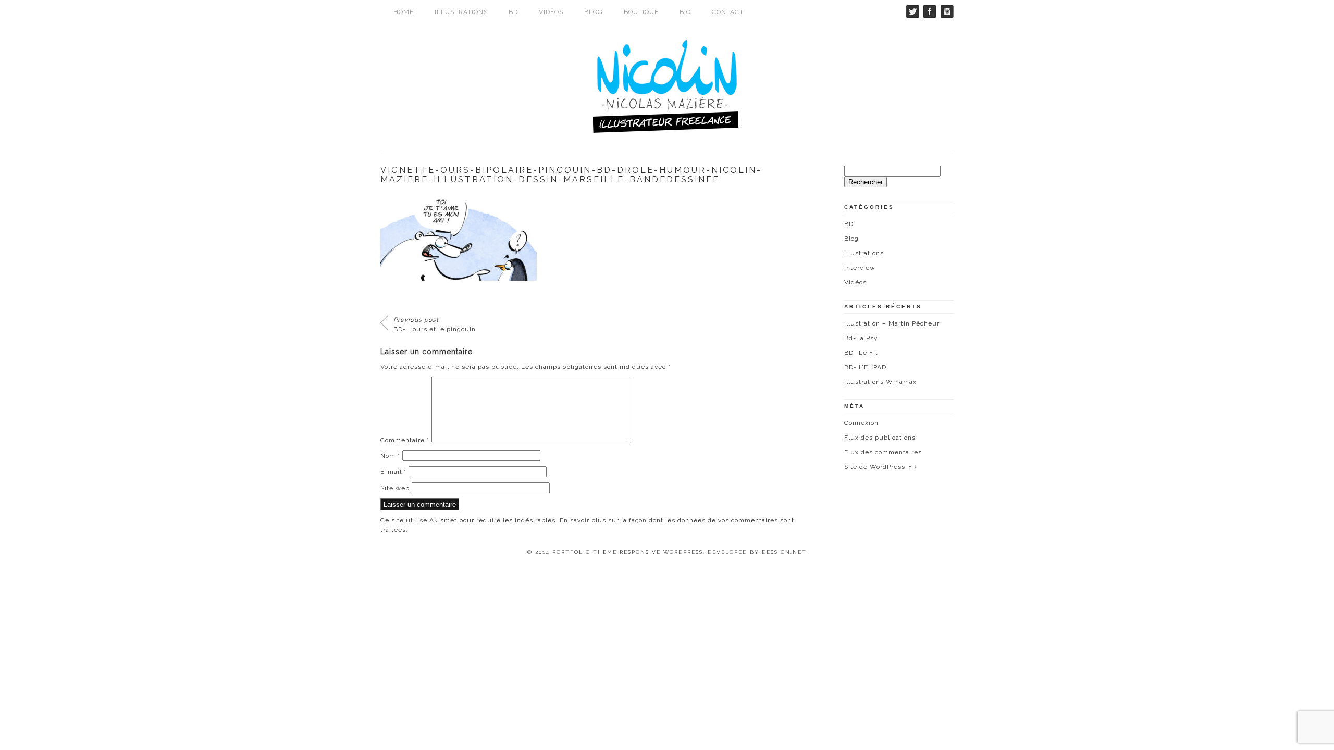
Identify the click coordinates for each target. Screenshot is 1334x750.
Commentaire (404, 440)
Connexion (861, 423)
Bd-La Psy (861, 338)
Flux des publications (880, 437)
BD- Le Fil (861, 352)
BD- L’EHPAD (865, 367)
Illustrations (461, 12)
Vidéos (551, 12)
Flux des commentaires (883, 452)
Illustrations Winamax (880, 381)
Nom (390, 455)
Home (403, 12)
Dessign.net (784, 552)
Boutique (641, 12)
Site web (395, 488)
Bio (685, 12)
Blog (593, 12)
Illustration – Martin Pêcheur (892, 323)
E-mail (393, 472)
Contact (728, 12)
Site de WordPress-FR (880, 466)
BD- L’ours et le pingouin (434, 324)
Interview (859, 267)
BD (513, 12)
